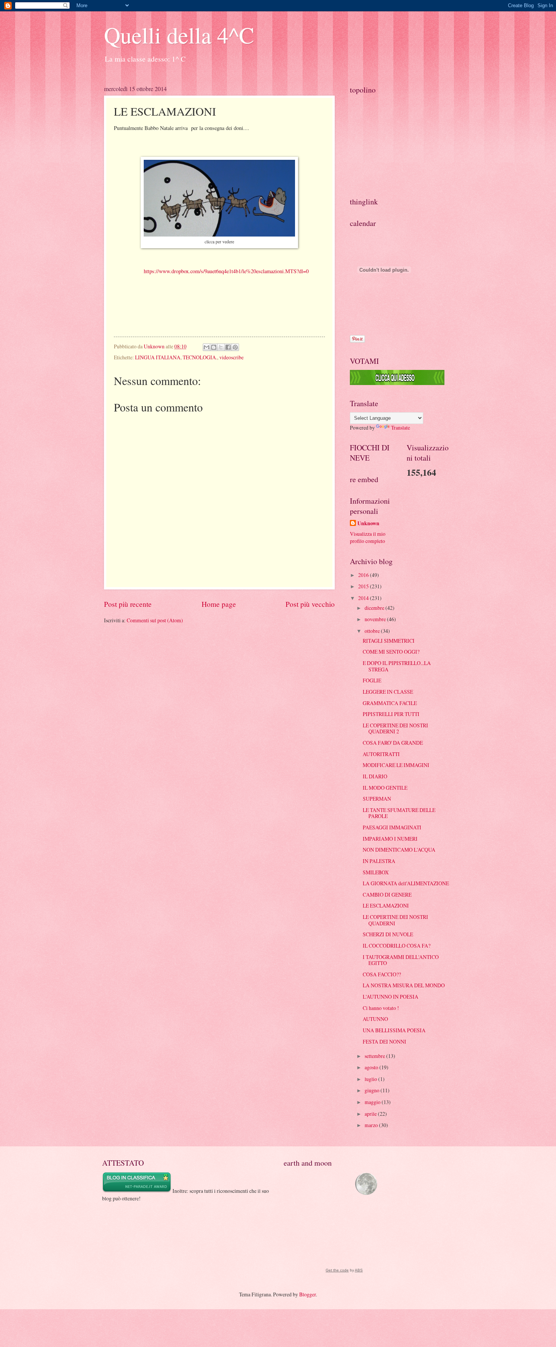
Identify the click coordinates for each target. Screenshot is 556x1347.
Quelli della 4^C (179, 35)
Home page (219, 604)
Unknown (368, 523)
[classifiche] (397, 383)
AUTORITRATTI (381, 754)
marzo (372, 1125)
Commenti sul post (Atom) (155, 620)
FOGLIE (372, 680)
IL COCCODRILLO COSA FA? (396, 945)
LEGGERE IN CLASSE (388, 691)
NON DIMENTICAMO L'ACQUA (399, 849)
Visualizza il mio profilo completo (367, 537)
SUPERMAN (377, 798)
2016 (364, 574)
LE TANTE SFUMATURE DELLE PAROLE (399, 813)
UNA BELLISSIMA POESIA (394, 1030)
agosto (372, 1067)
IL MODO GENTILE (385, 787)
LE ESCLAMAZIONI (386, 905)
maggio (373, 1102)
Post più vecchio (310, 604)
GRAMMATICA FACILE (390, 703)
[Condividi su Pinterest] (235, 347)
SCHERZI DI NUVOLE (388, 934)
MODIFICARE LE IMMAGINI (396, 765)
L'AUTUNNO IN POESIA (390, 996)
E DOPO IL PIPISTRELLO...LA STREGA (397, 666)
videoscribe (231, 357)
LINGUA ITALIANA (157, 357)
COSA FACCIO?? (382, 974)
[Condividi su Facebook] (228, 347)
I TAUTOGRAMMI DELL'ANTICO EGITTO (401, 960)
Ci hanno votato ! (381, 1007)
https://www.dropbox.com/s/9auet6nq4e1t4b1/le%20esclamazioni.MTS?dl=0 (226, 271)
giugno (373, 1090)
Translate (400, 427)
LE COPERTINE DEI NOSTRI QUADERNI (395, 920)
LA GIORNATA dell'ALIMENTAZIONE (406, 883)
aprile (371, 1113)
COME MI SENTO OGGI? (391, 651)
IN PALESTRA (379, 860)
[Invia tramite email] (206, 347)
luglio (371, 1079)
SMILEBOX (376, 872)
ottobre (373, 630)
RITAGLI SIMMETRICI (389, 640)
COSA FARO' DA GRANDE (393, 742)
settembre (375, 1055)
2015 (364, 586)
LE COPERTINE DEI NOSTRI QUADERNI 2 (395, 728)
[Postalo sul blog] (213, 347)
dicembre (375, 607)
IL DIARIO (375, 776)
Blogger (307, 1294)
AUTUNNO (375, 1018)
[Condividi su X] (221, 347)
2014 (364, 598)
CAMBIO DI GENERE (387, 894)
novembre (376, 619)
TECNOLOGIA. (200, 357)
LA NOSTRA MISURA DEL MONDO (404, 985)
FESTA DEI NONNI (384, 1041)
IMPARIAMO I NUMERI (390, 838)
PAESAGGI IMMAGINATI (392, 827)
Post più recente (128, 604)
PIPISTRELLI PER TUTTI (391, 714)
